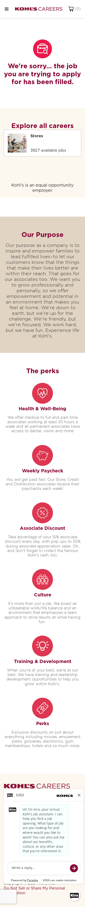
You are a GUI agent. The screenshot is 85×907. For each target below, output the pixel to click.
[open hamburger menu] (6, 9)
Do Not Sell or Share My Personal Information (34, 890)
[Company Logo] (38, 9)
